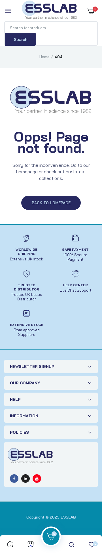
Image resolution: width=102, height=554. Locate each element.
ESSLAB (68, 517)
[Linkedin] (25, 478)
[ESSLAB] (49, 11)
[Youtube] (37, 478)
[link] (10, 544)
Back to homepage (51, 203)
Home (44, 56)
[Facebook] (14, 478)
